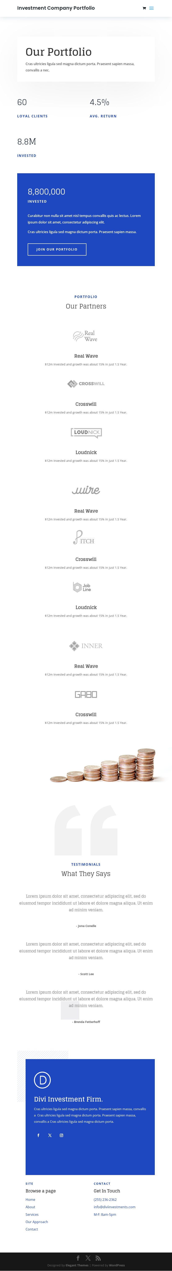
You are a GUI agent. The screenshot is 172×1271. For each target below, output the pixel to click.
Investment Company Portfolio (56, 8)
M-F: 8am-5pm (105, 1214)
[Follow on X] (50, 1135)
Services (32, 1214)
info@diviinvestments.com (115, 1207)
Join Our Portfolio (57, 249)
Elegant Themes (77, 1265)
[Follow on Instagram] (61, 1135)
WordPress (117, 1265)
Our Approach (37, 1222)
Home (30, 1199)
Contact (32, 1229)
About (30, 1207)
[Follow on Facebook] (38, 1135)
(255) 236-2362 (105, 1199)
